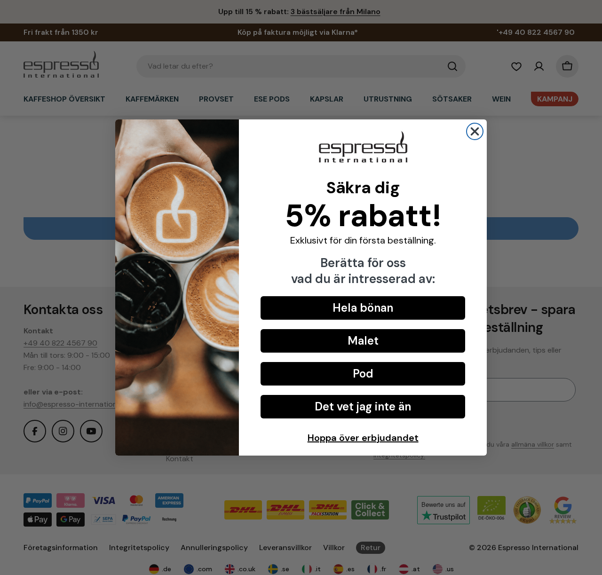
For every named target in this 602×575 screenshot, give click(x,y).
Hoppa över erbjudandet (363, 438)
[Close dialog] (475, 131)
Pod (363, 373)
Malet (363, 340)
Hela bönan (363, 307)
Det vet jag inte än (363, 406)
